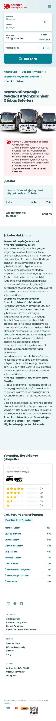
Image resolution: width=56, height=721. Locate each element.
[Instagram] (8, 603)
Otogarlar (11, 675)
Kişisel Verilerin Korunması (21, 629)
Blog (8, 654)
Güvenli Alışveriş (15, 647)
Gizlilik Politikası (15, 626)
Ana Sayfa (10, 71)
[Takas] (45, 22)
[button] (49, 7)
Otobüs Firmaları (32, 71)
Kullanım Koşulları (16, 622)
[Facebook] (15, 603)
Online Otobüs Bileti (17, 668)
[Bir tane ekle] (48, 48)
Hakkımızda (13, 618)
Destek (10, 650)
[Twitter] (21, 603)
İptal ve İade (13, 643)
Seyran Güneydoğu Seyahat (21, 76)
